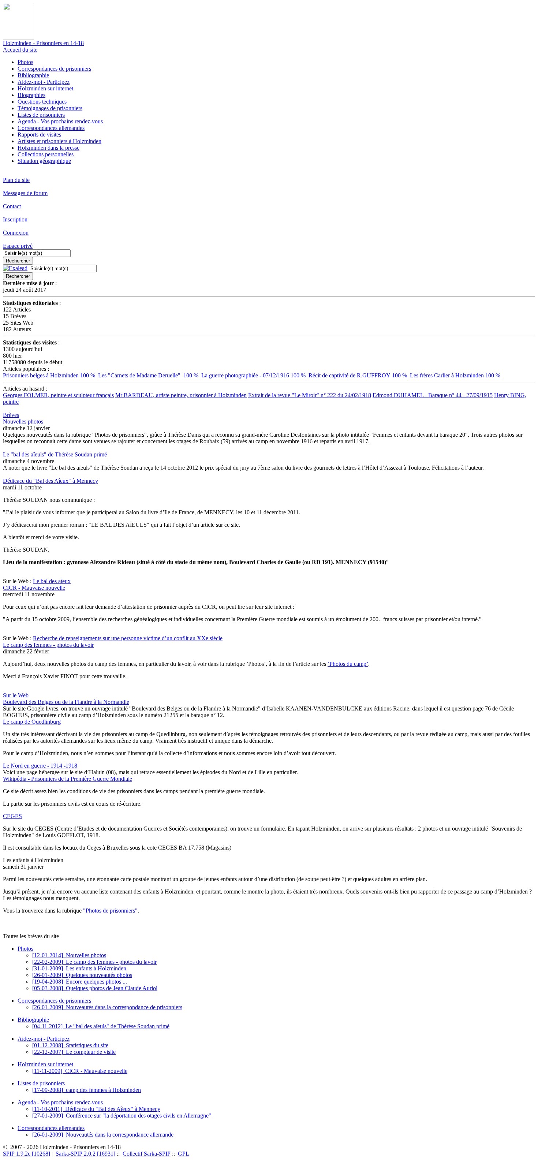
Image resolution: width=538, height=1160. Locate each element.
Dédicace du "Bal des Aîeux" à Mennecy (50, 481)
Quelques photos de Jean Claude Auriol (94, 988)
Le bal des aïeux (52, 581)
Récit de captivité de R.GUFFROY (358, 375)
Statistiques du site (70, 1045)
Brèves (11, 415)
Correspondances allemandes (51, 128)
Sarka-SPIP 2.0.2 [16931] (85, 1153)
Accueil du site (20, 49)
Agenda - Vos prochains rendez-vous (60, 121)
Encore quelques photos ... (79, 981)
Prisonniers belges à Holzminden (50, 375)
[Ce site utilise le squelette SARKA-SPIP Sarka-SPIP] (3, 408)
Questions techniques (42, 101)
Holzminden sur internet (45, 88)
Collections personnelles (46, 154)
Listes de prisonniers (41, 115)
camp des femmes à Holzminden (86, 1090)
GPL (183, 1153)
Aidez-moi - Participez (44, 82)
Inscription (15, 219)
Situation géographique (44, 161)
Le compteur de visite (74, 1052)
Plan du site (16, 180)
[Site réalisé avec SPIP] (6, 408)
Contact (12, 206)
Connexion (16, 233)
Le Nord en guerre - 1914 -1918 (40, 765)
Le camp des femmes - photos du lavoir (48, 645)
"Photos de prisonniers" (110, 910)
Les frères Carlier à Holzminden (456, 375)
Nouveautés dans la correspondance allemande (102, 1134)
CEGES (12, 816)
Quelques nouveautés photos (82, 975)
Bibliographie (33, 75)
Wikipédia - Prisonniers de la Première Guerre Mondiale (67, 779)
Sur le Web (16, 695)
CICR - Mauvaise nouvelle (34, 588)
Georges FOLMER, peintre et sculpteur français (58, 395)
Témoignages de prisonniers (50, 108)
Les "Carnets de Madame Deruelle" (149, 375)
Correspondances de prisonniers (54, 69)
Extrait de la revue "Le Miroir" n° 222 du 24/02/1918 (309, 395)
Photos (25, 62)
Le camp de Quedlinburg (32, 722)
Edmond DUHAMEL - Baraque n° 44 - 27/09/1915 (433, 395)
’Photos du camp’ (348, 664)
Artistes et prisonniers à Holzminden (59, 141)
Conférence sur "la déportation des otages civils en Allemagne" (121, 1115)
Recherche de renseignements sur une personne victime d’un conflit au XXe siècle (128, 638)
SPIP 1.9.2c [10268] (26, 1153)
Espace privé (18, 246)
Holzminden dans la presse (48, 148)
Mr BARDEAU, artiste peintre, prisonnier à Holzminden (181, 395)
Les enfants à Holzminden (79, 968)
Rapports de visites (39, 134)
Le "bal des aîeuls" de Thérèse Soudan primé (55, 454)
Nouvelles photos (23, 421)
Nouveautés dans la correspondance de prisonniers (107, 1007)
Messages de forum (25, 193)
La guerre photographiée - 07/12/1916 (254, 375)
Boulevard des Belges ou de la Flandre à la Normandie (66, 702)
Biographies (31, 95)
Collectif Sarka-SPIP (147, 1153)
